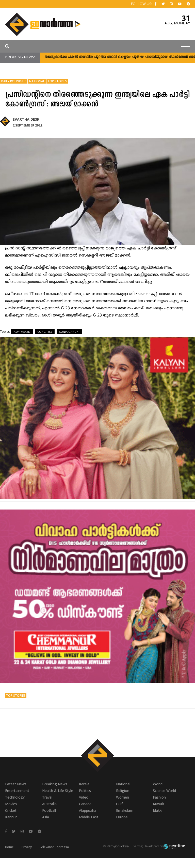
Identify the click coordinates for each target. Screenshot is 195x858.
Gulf (119, 803)
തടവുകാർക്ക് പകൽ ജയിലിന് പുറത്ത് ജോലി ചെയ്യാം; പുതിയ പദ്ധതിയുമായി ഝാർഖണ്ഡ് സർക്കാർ (106, 57)
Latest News (15, 784)
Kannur (11, 817)
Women (122, 797)
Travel (47, 797)
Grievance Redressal (55, 847)
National (37, 81)
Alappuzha (87, 810)
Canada (85, 803)
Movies (11, 803)
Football (49, 810)
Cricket (11, 810)
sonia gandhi (69, 331)
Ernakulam (124, 810)
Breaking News (54, 784)
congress (44, 331)
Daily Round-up (13, 81)
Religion (122, 790)
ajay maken (22, 331)
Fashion (159, 797)
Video (83, 797)
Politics (85, 790)
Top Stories (57, 81)
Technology (15, 797)
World (157, 784)
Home (9, 847)
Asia (45, 817)
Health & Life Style (57, 790)
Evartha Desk (26, 119)
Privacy (27, 847)
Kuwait (158, 803)
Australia (49, 803)
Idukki (157, 810)
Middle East (88, 817)
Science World (164, 790)
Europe (122, 817)
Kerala (84, 784)
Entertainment (17, 790)
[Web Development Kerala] (174, 846)
